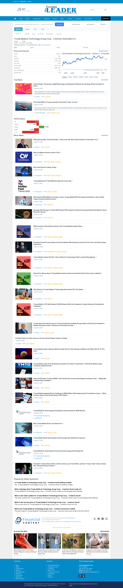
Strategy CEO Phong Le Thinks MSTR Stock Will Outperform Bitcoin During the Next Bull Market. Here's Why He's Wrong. (70, 211)
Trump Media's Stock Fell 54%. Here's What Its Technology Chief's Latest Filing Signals (65, 257)
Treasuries (59, 34)
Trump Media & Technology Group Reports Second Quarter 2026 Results (59, 410)
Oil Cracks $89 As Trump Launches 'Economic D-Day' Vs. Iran (56, 102)
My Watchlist (90, 24)
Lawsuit (52, 332)
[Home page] (60, 9)
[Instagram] (106, 520)
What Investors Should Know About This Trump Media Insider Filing (58, 226)
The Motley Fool (38, 161)
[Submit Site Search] (105, 9)
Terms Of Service (76, 521)
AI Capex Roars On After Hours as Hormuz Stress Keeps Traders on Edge (41, 338)
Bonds (49, 161)
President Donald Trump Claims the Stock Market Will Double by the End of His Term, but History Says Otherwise (69, 243)
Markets (18, 29)
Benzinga (37, 147)
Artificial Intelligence (51, 251)
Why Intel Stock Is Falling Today (45, 167)
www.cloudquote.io (70, 518)
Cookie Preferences (52, 585)
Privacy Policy (66, 521)
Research (85, 47)
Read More (105, 135)
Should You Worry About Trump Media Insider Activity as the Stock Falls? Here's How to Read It (67, 273)
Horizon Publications (38, 583)
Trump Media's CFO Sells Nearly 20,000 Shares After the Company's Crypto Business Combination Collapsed (68, 305)
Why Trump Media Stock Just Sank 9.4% (48, 423)
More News (104, 80)
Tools (42, 29)
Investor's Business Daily (40, 112)
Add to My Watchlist (45, 45)
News (33, 34)
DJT (73, 38)
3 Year (91, 77)
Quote (32, 47)
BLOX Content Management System (83, 583)
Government (47, 96)
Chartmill (19, 343)
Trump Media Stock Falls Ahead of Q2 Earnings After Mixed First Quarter (60, 438)
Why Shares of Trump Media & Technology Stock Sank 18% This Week (58, 289)
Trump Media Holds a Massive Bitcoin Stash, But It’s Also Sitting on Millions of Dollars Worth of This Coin (69, 350)
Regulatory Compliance (58, 236)
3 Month (81, 77)
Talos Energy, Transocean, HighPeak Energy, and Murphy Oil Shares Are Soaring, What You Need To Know (68, 85)
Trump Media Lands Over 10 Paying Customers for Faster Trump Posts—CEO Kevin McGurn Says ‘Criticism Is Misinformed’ (67, 365)
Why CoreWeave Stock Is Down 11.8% (47, 152)
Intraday (64, 77)
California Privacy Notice (41, 585)
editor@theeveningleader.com (91, 572)
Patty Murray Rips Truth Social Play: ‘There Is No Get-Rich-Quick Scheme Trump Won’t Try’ (66, 139)
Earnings (49, 191)
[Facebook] (98, 520)
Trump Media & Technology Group (43, 415)
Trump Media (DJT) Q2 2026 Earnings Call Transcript (53, 181)
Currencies (41, 34)
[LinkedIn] (102, 520)
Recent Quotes (76, 24)
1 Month (75, 77)
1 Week (70, 77)
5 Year (96, 77)
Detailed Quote (103, 51)
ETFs (35, 29)
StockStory (37, 96)
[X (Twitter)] (94, 520)
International (49, 34)
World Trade (59, 473)
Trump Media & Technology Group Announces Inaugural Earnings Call (58, 451)
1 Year (86, 77)
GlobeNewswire (38, 418)
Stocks (27, 29)
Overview (27, 34)
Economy (53, 161)
